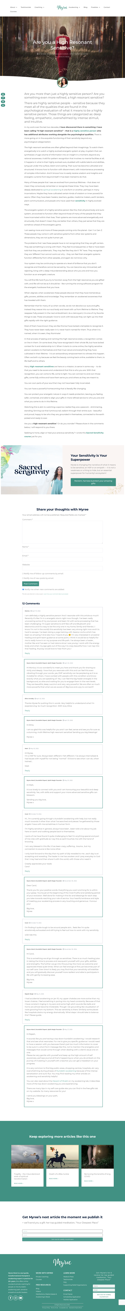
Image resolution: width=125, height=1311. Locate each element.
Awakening (73, 7)
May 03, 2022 (68, 780)
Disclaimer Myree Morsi (75, 1307)
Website (26, 564)
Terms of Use (54, 1307)
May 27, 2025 (68, 1029)
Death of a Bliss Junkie (59, 1174)
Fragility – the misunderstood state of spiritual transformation (27, 1176)
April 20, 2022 (68, 663)
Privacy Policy (46, 1307)
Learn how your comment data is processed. (56, 594)
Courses (13, 11)
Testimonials (26, 7)
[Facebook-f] (10, 1298)
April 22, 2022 (40, 698)
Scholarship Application (72, 1297)
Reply (27, 653)
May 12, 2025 (40, 994)
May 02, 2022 (34, 748)
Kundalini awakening (66, 1071)
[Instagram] (15, 1298)
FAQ (64, 1282)
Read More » (18, 1183)
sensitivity (80, 201)
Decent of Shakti (60, 1081)
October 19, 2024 (35, 814)
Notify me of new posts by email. (39, 578)
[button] (3, 94)
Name (25, 547)
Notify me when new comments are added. (45, 589)
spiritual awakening (52, 190)
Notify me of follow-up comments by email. (44, 573)
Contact (107, 7)
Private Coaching (42, 1277)
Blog (85, 7)
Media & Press (68, 1277)
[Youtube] (20, 1298)
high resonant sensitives (42, 366)
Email (25, 556)
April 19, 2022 (36, 611)
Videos (38, 1291)
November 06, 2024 (70, 881)
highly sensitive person (85, 131)
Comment (27, 519)
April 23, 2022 (68, 720)
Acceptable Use (63, 1307)
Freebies (94, 7)
